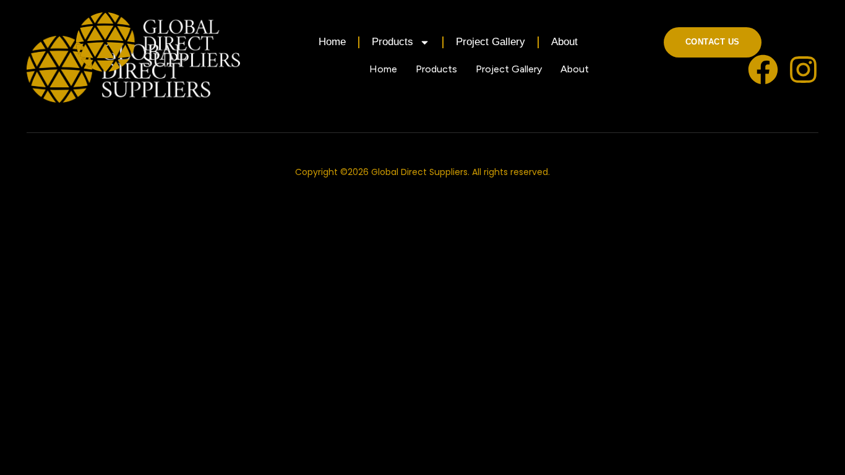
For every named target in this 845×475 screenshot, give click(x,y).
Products (392, 42)
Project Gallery (490, 42)
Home (332, 42)
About (564, 42)
